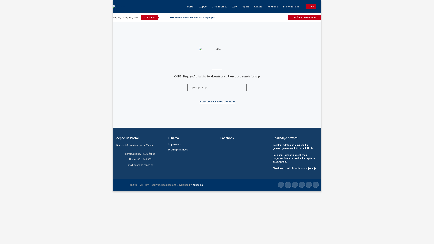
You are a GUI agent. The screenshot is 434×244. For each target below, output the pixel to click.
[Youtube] (278, 17)
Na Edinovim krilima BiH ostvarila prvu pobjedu (192, 17)
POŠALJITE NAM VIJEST (305, 17)
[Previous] (162, 17)
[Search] (319, 6)
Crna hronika (219, 6)
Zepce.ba (197, 184)
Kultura (258, 6)
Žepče (203, 6)
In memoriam (291, 6)
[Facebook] (266, 17)
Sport (245, 6)
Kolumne (273, 6)
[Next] (167, 17)
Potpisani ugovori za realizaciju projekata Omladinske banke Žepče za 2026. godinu (294, 158)
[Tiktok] (281, 17)
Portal (190, 6)
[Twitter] (270, 17)
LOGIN (311, 6)
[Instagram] (274, 17)
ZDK (234, 6)
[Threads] (285, 17)
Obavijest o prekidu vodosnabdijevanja (294, 168)
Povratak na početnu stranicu (217, 101)
